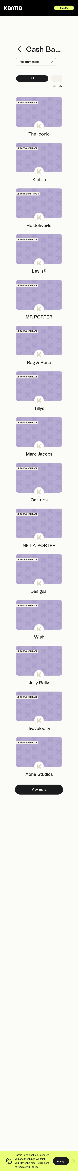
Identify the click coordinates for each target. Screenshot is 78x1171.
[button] (60, 86)
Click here (43, 1162)
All (32, 78)
